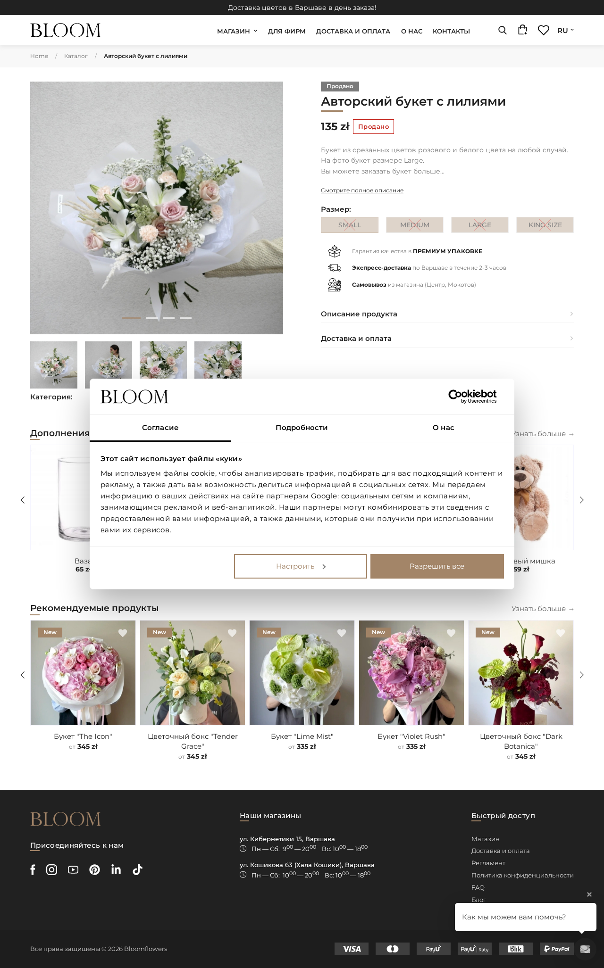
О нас (411, 31)
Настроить (295, 566)
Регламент (488, 863)
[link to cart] (523, 31)
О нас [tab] (443, 427)
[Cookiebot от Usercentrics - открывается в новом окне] (462, 396)
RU (562, 30)
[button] (560, 457)
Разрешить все (437, 566)
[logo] (65, 30)
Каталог (76, 55)
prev (45, 208)
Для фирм (287, 31)
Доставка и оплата (353, 31)
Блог (478, 899)
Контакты (451, 31)
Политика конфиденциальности (522, 875)
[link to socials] (32, 869)
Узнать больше (539, 433)
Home (39, 55)
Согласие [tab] (160, 427)
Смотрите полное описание (362, 190)
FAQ (478, 887)
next (268, 208)
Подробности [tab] (302, 427)
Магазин (233, 31)
